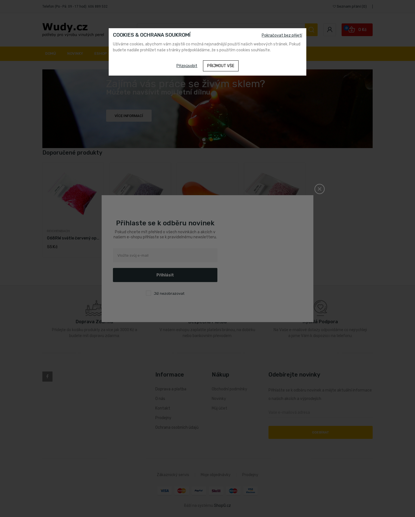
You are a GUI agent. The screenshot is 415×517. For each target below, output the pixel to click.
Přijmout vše (220, 65)
